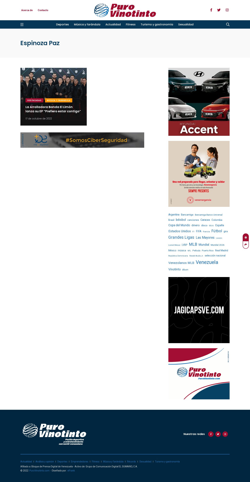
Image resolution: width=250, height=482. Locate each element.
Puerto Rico (208, 250)
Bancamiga (187, 214)
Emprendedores (79, 461)
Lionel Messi (174, 245)
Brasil (171, 220)
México (172, 250)
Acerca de (27, 10)
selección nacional (215, 255)
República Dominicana (178, 256)
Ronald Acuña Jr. (196, 256)
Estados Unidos (179, 231)
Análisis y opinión (45, 461)
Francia (206, 231)
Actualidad (113, 24)
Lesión (219, 238)
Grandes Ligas (181, 237)
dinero (195, 225)
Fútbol (216, 231)
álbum (185, 269)
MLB (193, 244)
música (182, 250)
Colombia (217, 219)
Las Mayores (205, 238)
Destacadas (34, 100)
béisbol (181, 220)
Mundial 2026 (217, 244)
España (219, 225)
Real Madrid (221, 250)
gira (226, 231)
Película (196, 250)
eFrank (71, 470)
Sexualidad (186, 24)
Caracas (205, 219)
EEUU (211, 226)
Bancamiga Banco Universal (208, 214)
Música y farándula (87, 24)
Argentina (173, 214)
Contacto (43, 10)
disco (204, 225)
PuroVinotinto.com (39, 470)
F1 (193, 232)
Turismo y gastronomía (157, 24)
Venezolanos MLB (181, 263)
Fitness (131, 24)
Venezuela (207, 262)
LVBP (184, 244)
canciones (193, 220)
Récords (131, 461)
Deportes (62, 24)
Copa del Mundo (179, 225)
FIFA (198, 231)
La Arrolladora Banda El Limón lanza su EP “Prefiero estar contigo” (53, 109)
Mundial (204, 244)
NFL (189, 251)
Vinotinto (174, 269)
